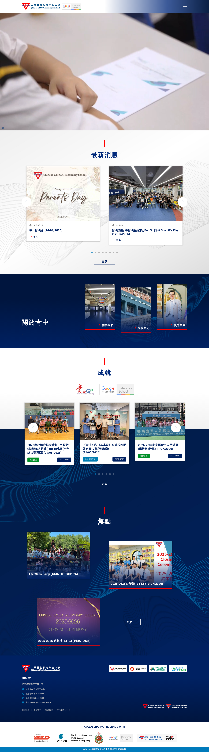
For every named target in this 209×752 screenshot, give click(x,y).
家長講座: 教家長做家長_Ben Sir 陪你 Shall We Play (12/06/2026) (145, 232)
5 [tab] (106, 252)
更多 (35, 236)
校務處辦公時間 (63, 710)
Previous (26, 202)
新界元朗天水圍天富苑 (35, 689)
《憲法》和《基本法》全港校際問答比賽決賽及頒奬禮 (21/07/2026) (104, 448)
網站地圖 (25, 710)
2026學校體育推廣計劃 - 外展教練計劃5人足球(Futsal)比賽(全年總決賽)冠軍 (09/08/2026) (48, 448)
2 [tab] (95, 252)
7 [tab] (113, 252)
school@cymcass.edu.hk (40, 702)
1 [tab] (92, 252)
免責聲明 (37, 710)
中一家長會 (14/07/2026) (45, 230)
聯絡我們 (49, 710)
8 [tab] (117, 252)
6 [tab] (110, 252)
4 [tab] (102, 252)
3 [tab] (99, 252)
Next (182, 202)
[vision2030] (157, 738)
